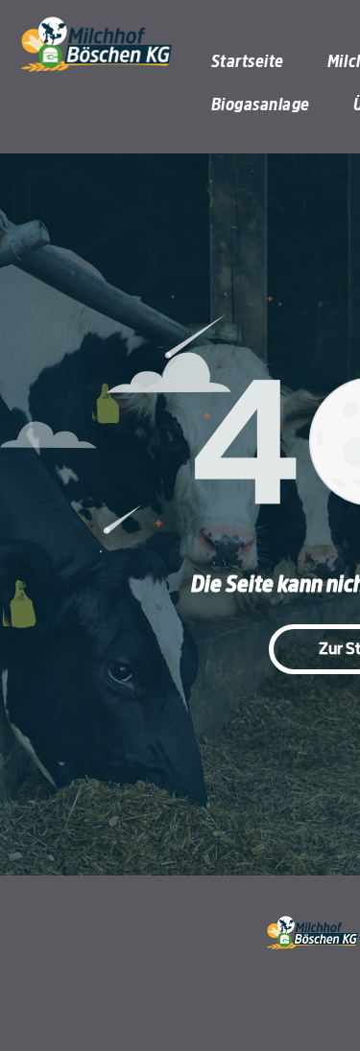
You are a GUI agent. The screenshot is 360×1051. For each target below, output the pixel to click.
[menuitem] (255, 61)
